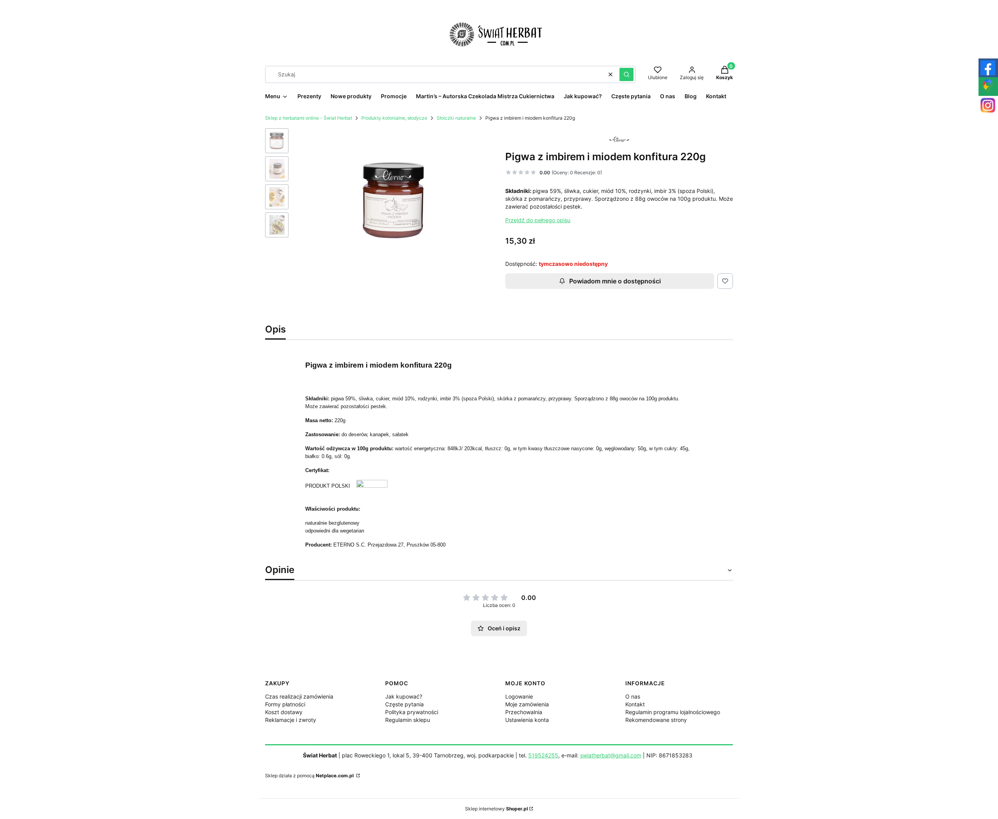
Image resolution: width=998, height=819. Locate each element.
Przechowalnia (523, 712)
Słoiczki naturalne (456, 118)
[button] (626, 74)
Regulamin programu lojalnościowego (672, 712)
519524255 (543, 755)
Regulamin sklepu (407, 719)
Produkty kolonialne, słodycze (394, 118)
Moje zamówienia (527, 704)
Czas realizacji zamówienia (299, 696)
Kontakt (635, 704)
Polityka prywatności (411, 712)
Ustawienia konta (527, 719)
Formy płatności (285, 704)
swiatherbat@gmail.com (610, 755)
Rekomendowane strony (656, 719)
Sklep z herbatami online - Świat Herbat (308, 118)
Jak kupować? (403, 696)
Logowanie (519, 696)
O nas (632, 696)
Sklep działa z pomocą (309, 775)
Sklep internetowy (496, 809)
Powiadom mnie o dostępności (615, 281)
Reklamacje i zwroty (290, 719)
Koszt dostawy (284, 712)
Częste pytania (404, 704)
